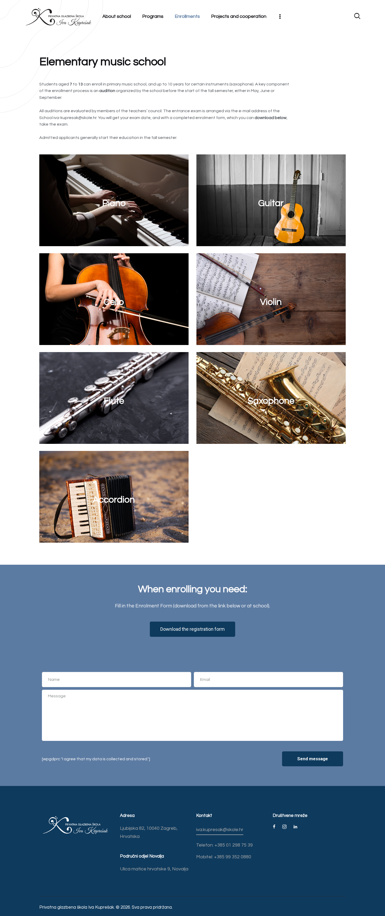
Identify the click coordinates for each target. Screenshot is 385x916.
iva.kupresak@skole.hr (219, 829)
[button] (192, 629)
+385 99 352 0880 (232, 856)
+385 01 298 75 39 (233, 845)
